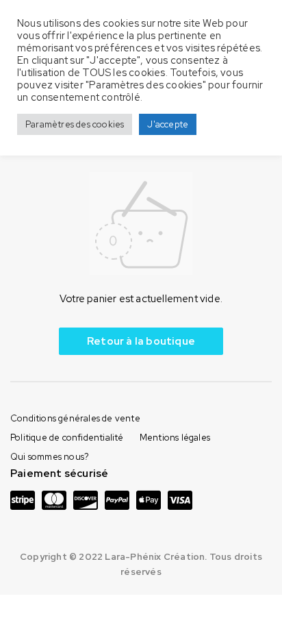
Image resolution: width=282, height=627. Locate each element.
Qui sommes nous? (49, 457)
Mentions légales (175, 437)
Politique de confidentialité (67, 437)
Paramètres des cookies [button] (74, 124)
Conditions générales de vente (75, 418)
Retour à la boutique (141, 341)
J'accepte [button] (167, 124)
